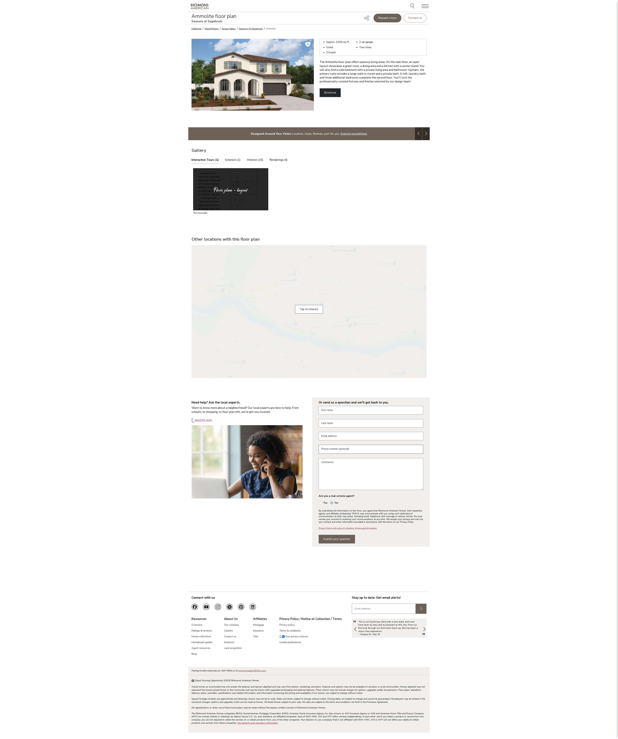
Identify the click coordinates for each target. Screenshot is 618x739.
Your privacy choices (296, 636)
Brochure (330, 92)
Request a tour (387, 18)
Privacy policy (287, 625)
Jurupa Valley (229, 28)
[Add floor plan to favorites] (308, 44)
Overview (197, 625)
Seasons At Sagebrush (251, 28)
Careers (228, 630)
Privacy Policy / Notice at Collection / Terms (310, 619)
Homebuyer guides (202, 642)
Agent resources (201, 648)
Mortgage (258, 625)
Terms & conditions (290, 630)
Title (255, 636)
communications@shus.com (252, 670)
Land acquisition (233, 648)
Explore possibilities (354, 134)
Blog (194, 654)
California (196, 28)
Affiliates (260, 619)
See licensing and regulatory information (257, 723)
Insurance (258, 630)
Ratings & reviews (202, 630)
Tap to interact (309, 309)
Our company (231, 625)
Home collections (201, 636)
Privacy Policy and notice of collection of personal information (348, 528)
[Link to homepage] (199, 6)
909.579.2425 (203, 420)
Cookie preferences (290, 642)
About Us (231, 619)
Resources (199, 619)
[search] (412, 6)
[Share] (366, 18)
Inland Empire (212, 28)
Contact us (415, 18)
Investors (229, 642)
